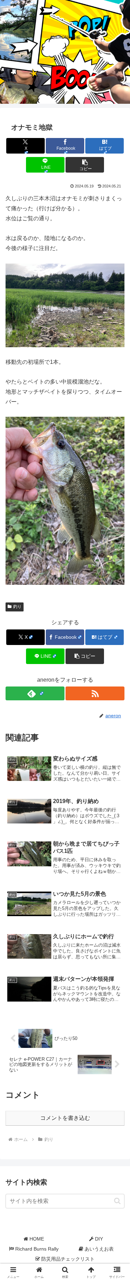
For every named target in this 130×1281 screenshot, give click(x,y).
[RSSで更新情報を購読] (95, 693)
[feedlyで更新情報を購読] (35, 693)
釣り (17, 606)
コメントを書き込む (65, 1118)
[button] (85, 165)
